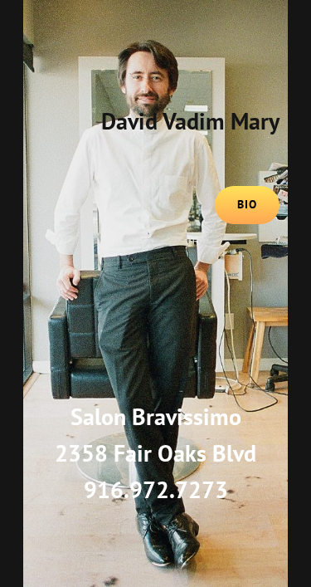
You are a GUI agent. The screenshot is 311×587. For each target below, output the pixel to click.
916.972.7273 (156, 489)
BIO (247, 204)
